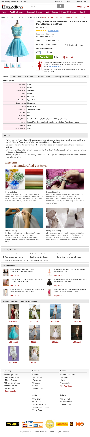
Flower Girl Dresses (68, 12)
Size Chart (37, 399)
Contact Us (37, 377)
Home (4, 12)
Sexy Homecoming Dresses (66, 254)
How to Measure (39, 404)
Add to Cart (44, 57)
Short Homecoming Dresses (12, 254)
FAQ (63, 380)
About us (36, 374)
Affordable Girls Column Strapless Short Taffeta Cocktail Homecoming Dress (26, 280)
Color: (38, 40)
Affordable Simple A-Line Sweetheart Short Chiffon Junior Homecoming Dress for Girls (27, 290)
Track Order (65, 383)
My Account (58, 1)
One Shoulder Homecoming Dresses (15, 260)
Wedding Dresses (16, 12)
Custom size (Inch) (76, 45)
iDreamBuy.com (45, 432)
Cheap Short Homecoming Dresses (69, 257)
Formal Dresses (11, 385)
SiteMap (36, 385)
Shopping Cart (83, 6)
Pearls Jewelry (10, 391)
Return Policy (66, 399)
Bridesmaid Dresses (34, 12)
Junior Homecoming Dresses (39, 254)
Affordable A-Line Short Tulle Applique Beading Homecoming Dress (69, 270)
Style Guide (37, 410)
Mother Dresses (52, 12)
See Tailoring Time (55, 66)
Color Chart (37, 401)
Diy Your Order (66, 386)
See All (82, 12)
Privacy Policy (66, 401)
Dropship (36, 383)
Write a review (53, 30)
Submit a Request (68, 374)
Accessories (9, 388)
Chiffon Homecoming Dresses (13, 257)
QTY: (38, 52)
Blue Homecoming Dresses (39, 257)
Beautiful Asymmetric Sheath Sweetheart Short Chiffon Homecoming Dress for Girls (70, 290)
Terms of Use (66, 404)
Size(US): (39, 44)
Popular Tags (38, 388)
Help (68, 1)
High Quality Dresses (41, 407)
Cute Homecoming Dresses (39, 260)
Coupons (64, 377)
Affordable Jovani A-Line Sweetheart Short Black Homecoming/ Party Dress (70, 280)
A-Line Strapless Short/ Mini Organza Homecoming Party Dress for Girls (22, 270)
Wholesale (37, 380)
